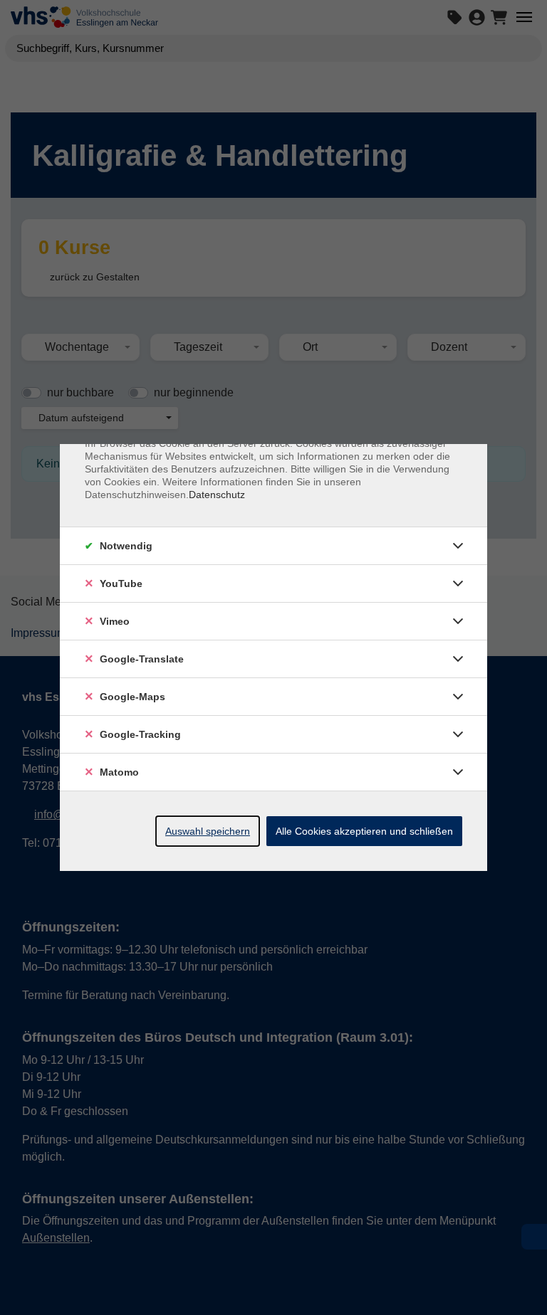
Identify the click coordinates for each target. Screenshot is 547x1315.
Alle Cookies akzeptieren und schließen (364, 831)
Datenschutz (217, 494)
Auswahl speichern (207, 831)
